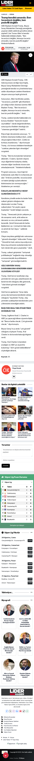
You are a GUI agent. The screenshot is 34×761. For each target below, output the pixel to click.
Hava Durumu (8, 719)
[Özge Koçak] (6, 370)
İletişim (5, 737)
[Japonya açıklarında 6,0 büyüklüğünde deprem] (9, 410)
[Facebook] (6, 711)
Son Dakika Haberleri (10, 730)
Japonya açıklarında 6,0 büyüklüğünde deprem (8, 417)
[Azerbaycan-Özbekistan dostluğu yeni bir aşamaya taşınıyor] (9, 391)
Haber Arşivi (7, 732)
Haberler (4, 14)
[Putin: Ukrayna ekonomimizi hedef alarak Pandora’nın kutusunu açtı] (25, 426)
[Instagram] (13, 711)
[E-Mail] (13, 376)
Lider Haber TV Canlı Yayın (13, 8)
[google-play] (21, 744)
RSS (5, 752)
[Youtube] (20, 711)
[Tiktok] (23, 711)
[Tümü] (31, 592)
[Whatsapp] (27, 711)
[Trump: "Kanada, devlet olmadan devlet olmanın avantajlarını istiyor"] (9, 426)
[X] (10, 711)
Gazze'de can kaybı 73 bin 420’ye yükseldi (24, 417)
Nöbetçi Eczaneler (9, 717)
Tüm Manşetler (8, 728)
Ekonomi (28, 8)
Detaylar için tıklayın (17, 525)
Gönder (5, 466)
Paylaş (6, 74)
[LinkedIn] (17, 711)
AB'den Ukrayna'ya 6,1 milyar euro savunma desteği (24, 399)
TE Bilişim (21, 758)
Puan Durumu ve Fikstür (11, 725)
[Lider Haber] (7, 3)
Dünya (12, 14)
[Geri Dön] (5, 755)
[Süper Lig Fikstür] (31, 532)
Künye (12, 737)
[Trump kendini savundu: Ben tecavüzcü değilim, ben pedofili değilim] (17, 62)
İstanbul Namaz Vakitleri (11, 721)
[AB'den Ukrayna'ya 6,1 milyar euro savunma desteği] (25, 391)
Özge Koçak (16, 368)
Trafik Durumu (8, 723)
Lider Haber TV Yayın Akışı (11, 739)
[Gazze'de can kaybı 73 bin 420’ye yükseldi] (25, 410)
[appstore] (11, 744)
